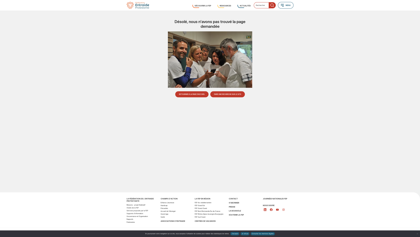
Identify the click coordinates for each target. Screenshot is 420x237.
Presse (232, 207)
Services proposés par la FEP (137, 211)
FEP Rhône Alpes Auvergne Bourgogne (209, 214)
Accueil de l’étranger (168, 211)
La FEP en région (202, 199)
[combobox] (265, 5)
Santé (163, 217)
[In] (283, 209)
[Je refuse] (417, 234)
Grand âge (164, 214)
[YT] (277, 209)
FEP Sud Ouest (200, 217)
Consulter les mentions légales (263, 233)
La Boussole (235, 211)
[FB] (271, 209)
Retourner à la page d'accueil (192, 94)
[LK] (265, 209)
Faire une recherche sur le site (227, 94)
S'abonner (234, 203)
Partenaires (131, 222)
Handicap (164, 205)
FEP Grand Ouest (201, 208)
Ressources (225, 6)
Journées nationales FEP (275, 199)
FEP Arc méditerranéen (203, 203)
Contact (233, 199)
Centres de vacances (205, 221)
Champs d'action (169, 199)
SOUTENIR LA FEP (236, 215)
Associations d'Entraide (173, 221)
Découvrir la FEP (203, 6)
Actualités (245, 6)
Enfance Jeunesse (167, 203)
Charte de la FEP (133, 208)
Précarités (164, 208)
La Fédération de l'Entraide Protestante (140, 200)
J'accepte (234, 233)
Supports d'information (135, 213)
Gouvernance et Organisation (137, 216)
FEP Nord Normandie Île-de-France (207, 211)
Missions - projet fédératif (136, 205)
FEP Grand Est (200, 205)
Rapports (130, 219)
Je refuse (245, 233)
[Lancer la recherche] (272, 5)
